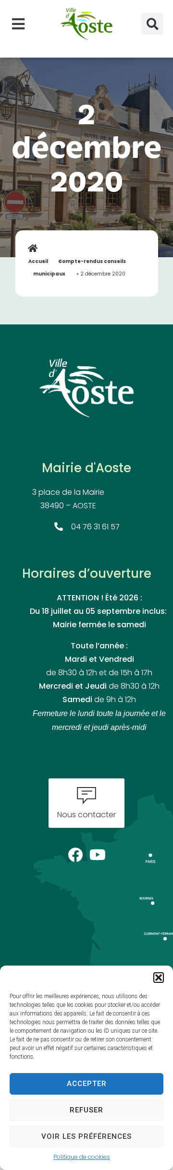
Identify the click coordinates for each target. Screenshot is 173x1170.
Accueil (38, 261)
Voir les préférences (86, 1136)
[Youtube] (98, 852)
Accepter (87, 1083)
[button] (158, 977)
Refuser (86, 1110)
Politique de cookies (81, 1157)
